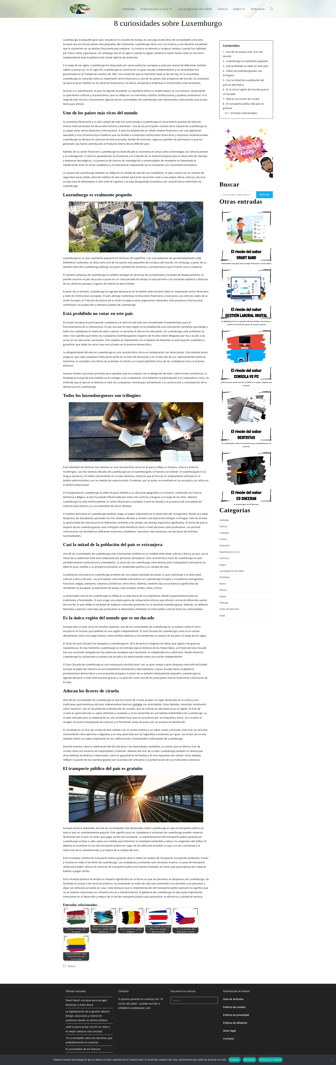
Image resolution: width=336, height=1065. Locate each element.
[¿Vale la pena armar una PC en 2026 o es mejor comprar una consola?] (246, 354)
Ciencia (223, 526)
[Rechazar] (331, 1060)
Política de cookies (234, 1007)
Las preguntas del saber (231, 570)
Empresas (224, 545)
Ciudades (224, 532)
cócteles (137, 704)
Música (223, 589)
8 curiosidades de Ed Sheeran (246, 504)
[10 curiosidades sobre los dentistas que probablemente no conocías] (246, 415)
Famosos (224, 558)
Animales (224, 520)
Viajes (222, 615)
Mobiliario (224, 577)
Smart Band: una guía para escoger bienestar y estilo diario (246, 263)
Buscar (264, 194)
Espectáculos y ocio (229, 551)
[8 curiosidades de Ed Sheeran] (246, 476)
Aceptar (234, 1059)
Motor (222, 583)
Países (72, 966)
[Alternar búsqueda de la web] (272, 9)
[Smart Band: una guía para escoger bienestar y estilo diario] (246, 235)
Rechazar (249, 1059)
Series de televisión (229, 609)
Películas (223, 602)
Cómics (223, 539)
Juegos (222, 564)
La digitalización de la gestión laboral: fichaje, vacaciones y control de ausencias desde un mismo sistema (88, 1016)
